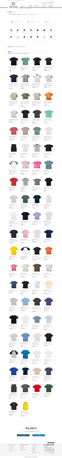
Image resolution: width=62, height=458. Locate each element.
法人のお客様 (39, 435)
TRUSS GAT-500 (11, 273)
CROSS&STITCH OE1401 (36, 101)
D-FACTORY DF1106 (35, 136)
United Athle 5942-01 (47, 393)
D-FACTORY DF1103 (12, 136)
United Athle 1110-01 (35, 307)
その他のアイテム (51, 38)
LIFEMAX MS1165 (47, 204)
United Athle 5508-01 (35, 376)
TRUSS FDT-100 (46, 256)
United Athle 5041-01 (12, 359)
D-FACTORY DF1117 (35, 170)
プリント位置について (12, 448)
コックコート (37, 38)
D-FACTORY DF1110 (24, 153)
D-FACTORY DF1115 (12, 170)
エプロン (24, 38)
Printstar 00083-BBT (47, 239)
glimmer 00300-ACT (12, 187)
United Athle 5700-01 (47, 376)
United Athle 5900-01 (24, 393)
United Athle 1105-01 (12, 307)
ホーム (22, 8)
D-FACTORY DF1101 (24, 119)
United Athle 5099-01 (35, 359)
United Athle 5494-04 (24, 376)
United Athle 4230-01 (47, 307)
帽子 (17, 38)
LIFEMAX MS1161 (35, 204)
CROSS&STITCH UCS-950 (13, 119)
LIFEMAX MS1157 (23, 204)
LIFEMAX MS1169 (23, 221)
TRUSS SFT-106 (11, 290)
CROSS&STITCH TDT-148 (48, 101)
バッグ (11, 38)
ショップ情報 (34, 445)
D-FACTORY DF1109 (12, 153)
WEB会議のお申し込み (24, 449)
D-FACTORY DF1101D (36, 119)
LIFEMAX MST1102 (12, 239)
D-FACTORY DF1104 (24, 136)
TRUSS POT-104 (35, 273)
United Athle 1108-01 (24, 307)
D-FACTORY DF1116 (24, 170)
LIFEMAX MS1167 (12, 221)
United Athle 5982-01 (12, 411)
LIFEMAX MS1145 (35, 187)
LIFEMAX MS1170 (35, 221)
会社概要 (33, 448)
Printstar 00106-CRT (24, 256)
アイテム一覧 (25, 8)
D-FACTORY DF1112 (35, 153)
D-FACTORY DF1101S (47, 119)
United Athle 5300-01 (12, 376)
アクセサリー (44, 38)
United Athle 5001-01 (24, 342)
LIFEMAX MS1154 (47, 187)
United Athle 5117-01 (47, 359)
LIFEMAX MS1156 (12, 204)
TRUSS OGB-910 (23, 273)
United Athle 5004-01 (47, 342)
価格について (10, 449)
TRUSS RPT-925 (46, 273)
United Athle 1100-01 (47, 290)
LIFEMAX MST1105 (35, 239)
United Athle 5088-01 (24, 359)
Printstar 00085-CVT (12, 256)
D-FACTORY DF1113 (47, 153)
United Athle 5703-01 (12, 393)
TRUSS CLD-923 (35, 256)
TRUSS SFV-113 (35, 290)
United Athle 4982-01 (12, 342)
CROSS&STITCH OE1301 (25, 101)
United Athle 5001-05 (35, 342)
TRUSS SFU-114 (23, 290)
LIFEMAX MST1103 (24, 239)
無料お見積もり (23, 445)
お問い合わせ (23, 435)
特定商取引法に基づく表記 (35, 452)
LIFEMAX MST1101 (47, 221)
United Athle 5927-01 (35, 393)
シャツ (31, 38)
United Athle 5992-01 (24, 411)
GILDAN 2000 (46, 170)
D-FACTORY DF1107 (47, 136)
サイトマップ (34, 453)
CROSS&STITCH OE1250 (13, 101)
